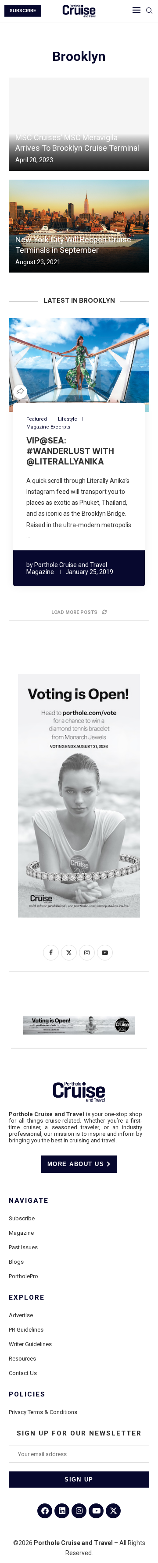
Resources (22, 1358)
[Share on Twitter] (63, 365)
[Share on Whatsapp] (95, 365)
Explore (27, 1297)
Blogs (16, 1262)
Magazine (21, 1233)
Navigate (29, 1201)
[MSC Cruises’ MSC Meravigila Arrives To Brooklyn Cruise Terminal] (79, 124)
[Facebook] (44, 1510)
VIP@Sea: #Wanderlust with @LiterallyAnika (70, 451)
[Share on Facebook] (53, 365)
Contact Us (23, 1373)
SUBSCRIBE (23, 11)
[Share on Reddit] (84, 365)
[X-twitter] (113, 1510)
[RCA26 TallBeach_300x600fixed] (79, 677)
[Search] (149, 10)
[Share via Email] (105, 365)
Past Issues (23, 1247)
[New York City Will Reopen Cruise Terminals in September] (79, 226)
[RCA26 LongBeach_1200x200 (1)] (79, 1019)
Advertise (21, 1315)
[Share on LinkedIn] (74, 365)
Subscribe (22, 1218)
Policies (27, 1394)
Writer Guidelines (30, 1344)
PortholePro (23, 1276)
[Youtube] (96, 1510)
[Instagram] (79, 1510)
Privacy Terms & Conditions (43, 1412)
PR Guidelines (26, 1330)
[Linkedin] (61, 1510)
